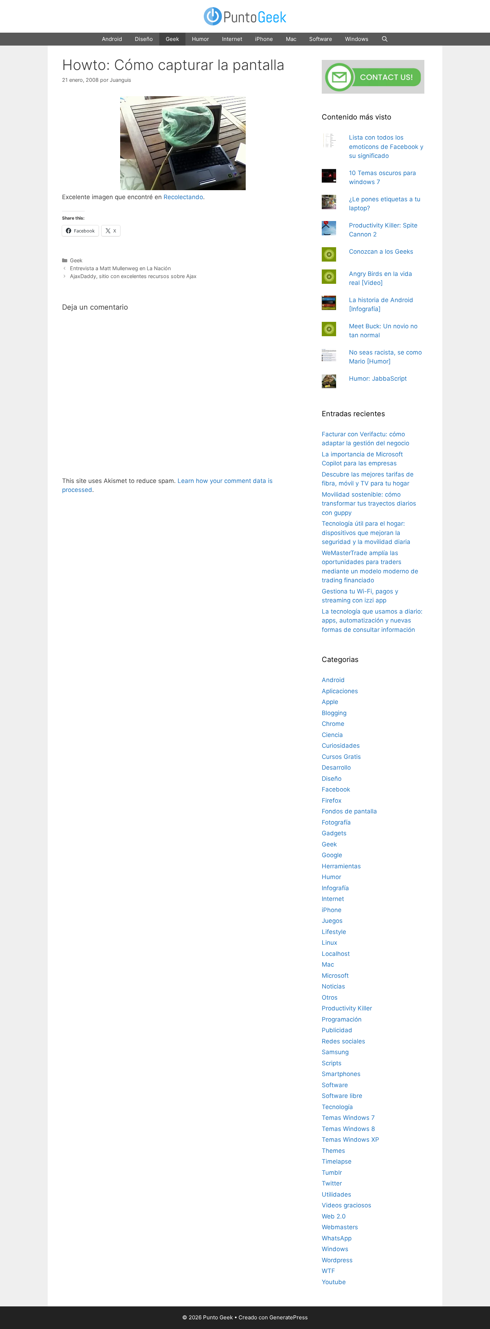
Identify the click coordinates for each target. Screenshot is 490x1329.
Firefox (331, 800)
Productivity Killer (347, 1008)
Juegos (332, 920)
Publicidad (337, 1030)
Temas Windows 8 (348, 1128)
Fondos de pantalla (349, 811)
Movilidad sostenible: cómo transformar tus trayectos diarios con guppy (369, 503)
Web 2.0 (334, 1216)
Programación (342, 1019)
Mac (291, 39)
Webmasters (340, 1227)
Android (112, 39)
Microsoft (335, 975)
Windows (356, 39)
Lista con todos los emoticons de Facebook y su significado (386, 146)
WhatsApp (337, 1238)
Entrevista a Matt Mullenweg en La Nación (120, 268)
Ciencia (332, 734)
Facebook (336, 789)
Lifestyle (334, 931)
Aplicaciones (340, 691)
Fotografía (336, 822)
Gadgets (334, 833)
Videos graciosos (346, 1205)
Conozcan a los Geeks (381, 251)
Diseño (144, 39)
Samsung (335, 1052)
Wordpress (337, 1260)
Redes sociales (343, 1041)
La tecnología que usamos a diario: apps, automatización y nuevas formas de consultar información (372, 620)
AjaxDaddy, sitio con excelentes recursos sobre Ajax (133, 276)
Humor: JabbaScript (378, 378)
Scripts (331, 1063)
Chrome (333, 723)
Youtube (334, 1282)
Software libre (342, 1095)
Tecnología (337, 1106)
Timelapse (337, 1161)
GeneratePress (288, 1317)
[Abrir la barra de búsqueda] (385, 39)
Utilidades (336, 1194)
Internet (232, 39)
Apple (330, 701)
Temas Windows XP (350, 1139)
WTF (328, 1270)
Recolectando (183, 197)
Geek (172, 39)
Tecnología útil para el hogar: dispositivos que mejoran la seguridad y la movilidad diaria (366, 532)
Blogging (334, 713)
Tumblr (332, 1172)
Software (320, 39)
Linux (329, 942)
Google (332, 855)
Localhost (336, 953)
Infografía (335, 888)
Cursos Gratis (341, 756)
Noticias (333, 986)
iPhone (264, 39)
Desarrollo (336, 767)
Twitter (332, 1183)
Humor (200, 39)
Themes (333, 1150)
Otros (330, 997)
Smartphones (341, 1073)
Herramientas (341, 866)
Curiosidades (341, 745)
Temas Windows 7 (348, 1117)
